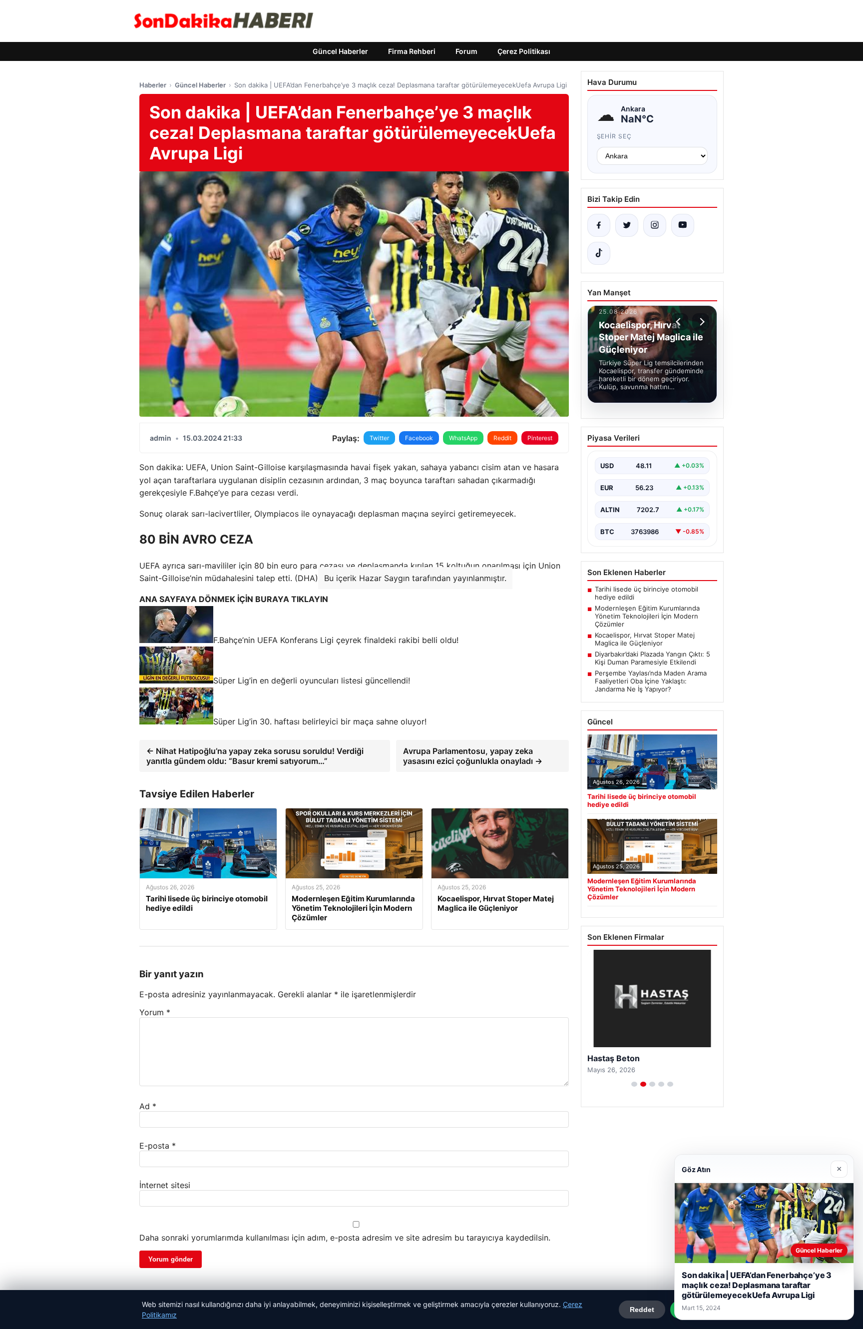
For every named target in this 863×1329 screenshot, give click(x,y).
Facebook (419, 438)
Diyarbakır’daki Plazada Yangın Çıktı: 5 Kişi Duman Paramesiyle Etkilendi (652, 658)
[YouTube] (682, 225)
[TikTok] (598, 253)
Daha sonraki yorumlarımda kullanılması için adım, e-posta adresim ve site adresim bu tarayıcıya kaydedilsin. (344, 1238)
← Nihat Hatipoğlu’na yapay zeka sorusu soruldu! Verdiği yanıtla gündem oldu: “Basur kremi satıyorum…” (255, 756)
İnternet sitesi (164, 1185)
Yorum (154, 1012)
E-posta (157, 1146)
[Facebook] (598, 225)
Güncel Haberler (340, 51)
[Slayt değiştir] (634, 1084)
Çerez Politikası (523, 51)
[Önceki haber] (679, 321)
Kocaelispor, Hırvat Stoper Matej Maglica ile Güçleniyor (645, 639)
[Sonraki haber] (700, 321)
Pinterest (539, 438)
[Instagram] (654, 225)
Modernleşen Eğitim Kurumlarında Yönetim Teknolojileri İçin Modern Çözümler (647, 616)
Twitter (379, 438)
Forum (466, 51)
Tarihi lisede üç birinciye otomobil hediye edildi (646, 593)
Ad (147, 1106)
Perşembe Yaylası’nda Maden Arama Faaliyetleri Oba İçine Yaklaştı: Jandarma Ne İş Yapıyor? (651, 681)
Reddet (642, 1310)
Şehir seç (614, 136)
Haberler (152, 85)
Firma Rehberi (411, 51)
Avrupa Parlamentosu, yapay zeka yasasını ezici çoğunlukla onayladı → (472, 756)
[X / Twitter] (626, 225)
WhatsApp (463, 438)
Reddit (502, 438)
